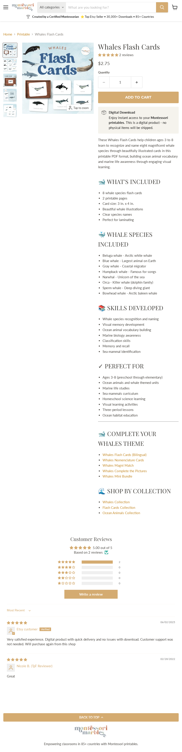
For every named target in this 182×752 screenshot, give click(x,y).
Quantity (104, 72)
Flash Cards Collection (119, 507)
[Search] (162, 7)
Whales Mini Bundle (117, 476)
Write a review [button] (91, 594)
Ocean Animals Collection (121, 513)
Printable (23, 34)
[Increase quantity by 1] (136, 82)
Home (7, 34)
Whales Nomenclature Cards (123, 460)
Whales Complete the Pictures (125, 471)
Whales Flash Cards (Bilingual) (124, 455)
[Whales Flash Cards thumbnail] (10, 65)
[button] (108, 55)
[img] (17, 623)
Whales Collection (116, 502)
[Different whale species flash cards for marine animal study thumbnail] (10, 50)
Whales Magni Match (118, 465)
